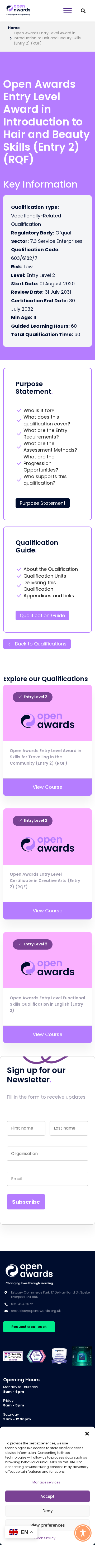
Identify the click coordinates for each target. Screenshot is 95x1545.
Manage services (46, 1482)
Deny (47, 1511)
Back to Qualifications (40, 643)
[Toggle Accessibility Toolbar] (83, 1533)
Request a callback (29, 1326)
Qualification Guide (42, 615)
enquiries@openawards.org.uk (36, 1310)
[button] (87, 1433)
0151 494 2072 (22, 1304)
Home (14, 27)
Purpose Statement (42, 503)
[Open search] (83, 10)
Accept (47, 1496)
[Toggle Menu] (67, 10)
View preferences (47, 1525)
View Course (47, 787)
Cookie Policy (44, 1538)
